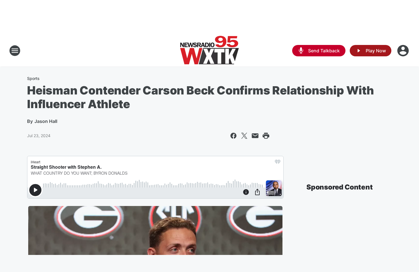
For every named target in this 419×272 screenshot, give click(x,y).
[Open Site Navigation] (15, 50)
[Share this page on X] (244, 136)
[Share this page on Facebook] (233, 136)
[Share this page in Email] (255, 136)
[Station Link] (209, 50)
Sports (33, 78)
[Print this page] (266, 136)
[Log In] (403, 50)
